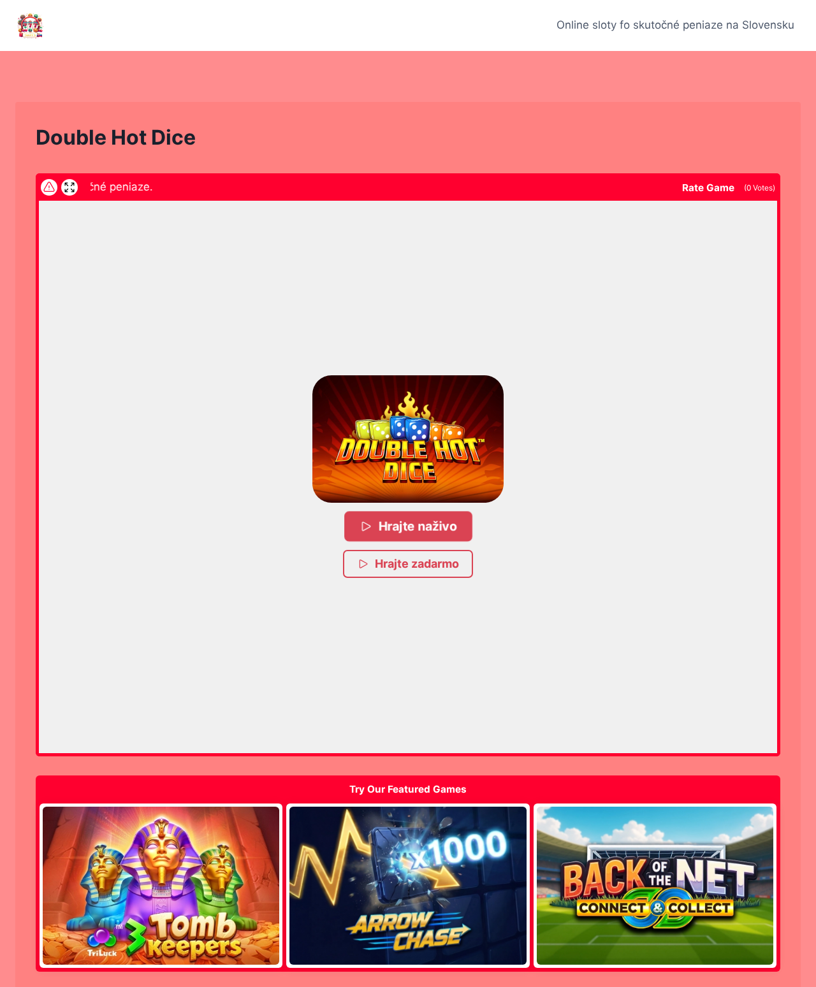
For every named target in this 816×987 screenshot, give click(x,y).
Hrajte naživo (417, 526)
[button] (408, 439)
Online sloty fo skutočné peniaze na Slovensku (675, 24)
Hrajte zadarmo (417, 563)
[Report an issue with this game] (49, 187)
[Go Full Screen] (69, 187)
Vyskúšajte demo (161, 885)
